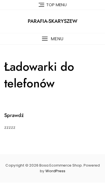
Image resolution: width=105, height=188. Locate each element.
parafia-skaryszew (52, 21)
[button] (52, 38)
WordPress (55, 171)
